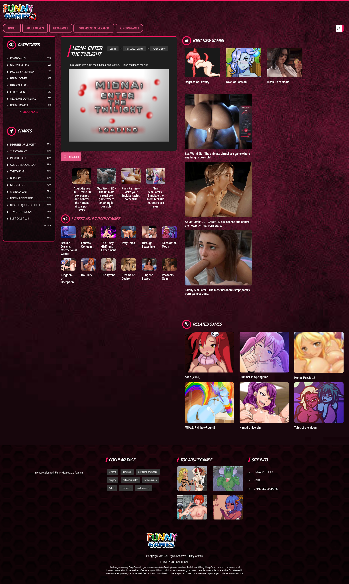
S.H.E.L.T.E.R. (17, 184)
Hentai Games (18, 78)
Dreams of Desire (21, 198)
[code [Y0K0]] (209, 352)
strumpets (126, 488)
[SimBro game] (192, 478)
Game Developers (266, 488)
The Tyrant (17, 171)
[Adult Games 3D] (81, 176)
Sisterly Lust (18, 191)
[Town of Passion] (243, 62)
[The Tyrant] (108, 264)
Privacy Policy (264, 472)
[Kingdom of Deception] (68, 264)
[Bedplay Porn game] (228, 478)
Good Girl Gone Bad (22, 164)
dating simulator (130, 480)
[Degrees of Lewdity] (202, 62)
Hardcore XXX (19, 85)
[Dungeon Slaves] (149, 264)
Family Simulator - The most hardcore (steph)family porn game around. (217, 291)
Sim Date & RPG (19, 65)
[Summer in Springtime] (264, 352)
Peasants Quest (168, 277)
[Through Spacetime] (149, 232)
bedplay (112, 480)
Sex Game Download (23, 98)
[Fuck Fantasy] (131, 176)
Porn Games (18, 58)
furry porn (127, 471)
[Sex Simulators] (155, 176)
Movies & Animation (22, 71)
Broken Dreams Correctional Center (69, 248)
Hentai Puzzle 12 (304, 378)
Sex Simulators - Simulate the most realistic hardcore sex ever (155, 197)
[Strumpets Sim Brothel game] (228, 507)
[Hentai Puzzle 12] (319, 352)
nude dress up (143, 488)
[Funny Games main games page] (230, 540)
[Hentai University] (264, 402)
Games (113, 48)
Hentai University (250, 427)
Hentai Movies (19, 105)
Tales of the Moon (169, 244)
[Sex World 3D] (106, 176)
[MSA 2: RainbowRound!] (209, 402)
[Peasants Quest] (169, 264)
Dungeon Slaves (147, 277)
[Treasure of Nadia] (284, 62)
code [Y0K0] (192, 377)
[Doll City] (88, 264)
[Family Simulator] (218, 257)
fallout (112, 488)
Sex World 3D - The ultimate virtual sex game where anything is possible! (106, 197)
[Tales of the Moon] (169, 232)
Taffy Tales (128, 243)
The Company (18, 151)
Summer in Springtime (254, 377)
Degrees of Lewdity (23, 144)
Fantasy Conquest (87, 244)
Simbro (112, 471)
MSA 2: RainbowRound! (200, 427)
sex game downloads (147, 471)
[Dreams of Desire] (128, 264)
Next (47, 225)
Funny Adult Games (134, 48)
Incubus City (18, 158)
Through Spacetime (148, 244)
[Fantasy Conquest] (88, 232)
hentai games (151, 480)
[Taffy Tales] (128, 232)
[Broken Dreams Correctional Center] (68, 232)
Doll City (86, 275)
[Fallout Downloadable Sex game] (192, 507)
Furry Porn (17, 91)
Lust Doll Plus (19, 218)
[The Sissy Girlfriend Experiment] (108, 232)
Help (257, 480)
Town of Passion (20, 211)
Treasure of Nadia (278, 82)
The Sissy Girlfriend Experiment (108, 246)
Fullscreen (71, 156)
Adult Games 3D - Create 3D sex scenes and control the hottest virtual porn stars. (82, 199)
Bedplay (15, 178)
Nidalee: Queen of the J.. (25, 205)
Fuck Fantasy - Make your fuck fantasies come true (131, 193)
